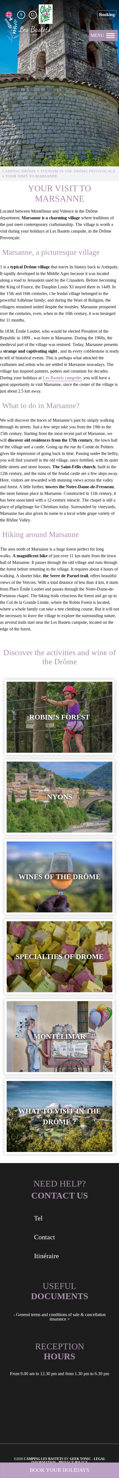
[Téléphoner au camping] (94, 14)
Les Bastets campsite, (62, 377)
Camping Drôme (19, 171)
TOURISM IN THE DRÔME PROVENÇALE (77, 171)
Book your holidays (59, 1470)
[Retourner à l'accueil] (27, 30)
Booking (107, 14)
